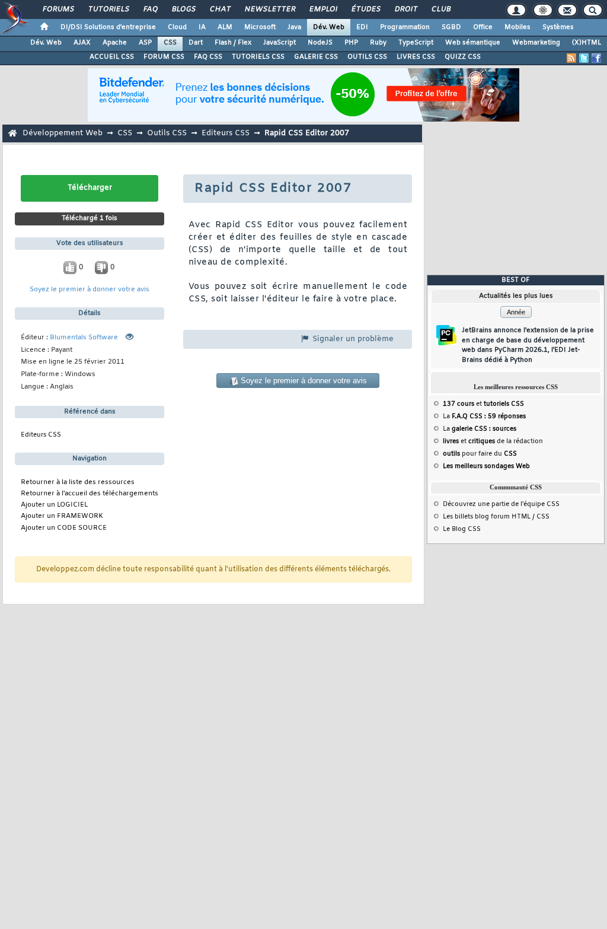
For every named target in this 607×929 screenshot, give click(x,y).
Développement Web (63, 133)
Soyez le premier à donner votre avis (89, 289)
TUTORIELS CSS (258, 57)
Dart (196, 43)
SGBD (451, 27)
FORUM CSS (163, 57)
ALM (225, 27)
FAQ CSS (208, 57)
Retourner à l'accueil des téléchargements (89, 493)
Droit (405, 9)
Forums (58, 9)
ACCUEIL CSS (112, 57)
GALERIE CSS (316, 57)
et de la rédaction (493, 441)
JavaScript (279, 43)
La (484, 416)
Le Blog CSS (462, 529)
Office (483, 27)
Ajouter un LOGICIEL (54, 505)
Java (294, 27)
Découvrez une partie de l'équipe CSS (501, 504)
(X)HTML (586, 43)
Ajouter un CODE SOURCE (64, 528)
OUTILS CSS (367, 57)
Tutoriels (108, 9)
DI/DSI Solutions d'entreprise (108, 27)
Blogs (183, 9)
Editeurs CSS (226, 133)
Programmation (405, 27)
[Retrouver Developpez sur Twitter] (584, 58)
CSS (170, 43)
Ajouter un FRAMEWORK (62, 516)
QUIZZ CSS (463, 57)
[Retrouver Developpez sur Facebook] (596, 58)
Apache (115, 43)
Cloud (177, 27)
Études (365, 9)
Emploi (323, 9)
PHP (351, 43)
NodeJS (320, 43)
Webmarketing (536, 43)
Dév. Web (328, 27)
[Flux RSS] (571, 58)
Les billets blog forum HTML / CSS (496, 517)
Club (440, 9)
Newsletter (269, 9)
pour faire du (480, 454)
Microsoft (260, 27)
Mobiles (517, 27)
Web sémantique (472, 43)
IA (202, 27)
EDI (362, 27)
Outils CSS (167, 133)
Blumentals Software (84, 337)
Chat (219, 9)
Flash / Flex (233, 43)
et (483, 404)
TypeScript (415, 43)
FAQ (150, 9)
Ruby (378, 43)
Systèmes (558, 27)
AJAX (82, 43)
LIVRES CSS (416, 57)
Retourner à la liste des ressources (78, 482)
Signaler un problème (352, 339)
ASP (145, 43)
